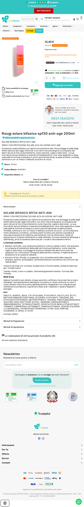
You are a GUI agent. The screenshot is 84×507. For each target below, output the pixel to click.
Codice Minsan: (10, 169)
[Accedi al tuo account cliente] (74, 19)
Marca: (7, 164)
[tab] (42, 207)
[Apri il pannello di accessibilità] (5, 503)
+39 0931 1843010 (52, 18)
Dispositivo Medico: (12, 175)
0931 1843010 (43, 380)
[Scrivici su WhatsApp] (79, 502)
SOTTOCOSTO (44, 11)
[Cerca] (36, 19)
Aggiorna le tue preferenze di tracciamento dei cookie (42, 489)
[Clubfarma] (10, 19)
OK (77, 365)
